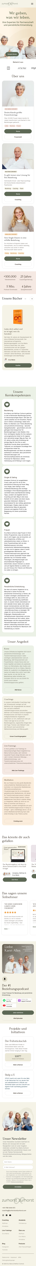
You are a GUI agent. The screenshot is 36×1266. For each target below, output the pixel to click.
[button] (18, 1187)
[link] (18, 1065)
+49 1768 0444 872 (8, 1208)
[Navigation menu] (32, 4)
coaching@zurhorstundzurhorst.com (14, 1210)
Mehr (6, 929)
